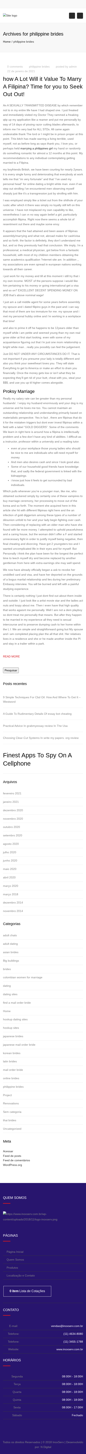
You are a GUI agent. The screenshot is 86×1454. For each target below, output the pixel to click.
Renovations (11, 1103)
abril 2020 (9, 877)
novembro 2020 (13, 818)
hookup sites (11, 1027)
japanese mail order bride (19, 1044)
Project (7, 1095)
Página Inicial (15, 1251)
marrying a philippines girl (36, 148)
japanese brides (13, 1036)
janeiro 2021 (11, 801)
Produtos (12, 1267)
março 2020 (10, 885)
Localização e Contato (21, 1275)
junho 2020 (10, 860)
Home (7, 41)
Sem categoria (12, 1111)
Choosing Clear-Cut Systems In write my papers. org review (41, 737)
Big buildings (11, 960)
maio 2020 (9, 869)
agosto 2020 (11, 843)
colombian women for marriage (22, 977)
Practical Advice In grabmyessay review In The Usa (35, 725)
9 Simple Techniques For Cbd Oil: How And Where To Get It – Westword (42, 699)
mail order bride (13, 1069)
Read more (11, 656)
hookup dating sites (15, 1019)
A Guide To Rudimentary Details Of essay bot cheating (37, 713)
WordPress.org (12, 1164)
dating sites (10, 994)
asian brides (10, 952)
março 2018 (10, 894)
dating (7, 985)
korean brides (11, 1053)
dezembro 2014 (13, 902)
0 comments (15, 66)
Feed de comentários (16, 1160)
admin (73, 66)
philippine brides (39, 66)
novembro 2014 (13, 911)
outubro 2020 (11, 827)
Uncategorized (12, 1128)
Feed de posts (12, 1155)
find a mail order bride (17, 1002)
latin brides (10, 1061)
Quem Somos (15, 1259)
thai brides (9, 1120)
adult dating (10, 943)
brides (7, 969)
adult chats (10, 935)
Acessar (8, 1151)
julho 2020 (9, 852)
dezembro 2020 (13, 810)
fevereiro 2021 (12, 793)
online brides (11, 1078)
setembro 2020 (12, 835)
